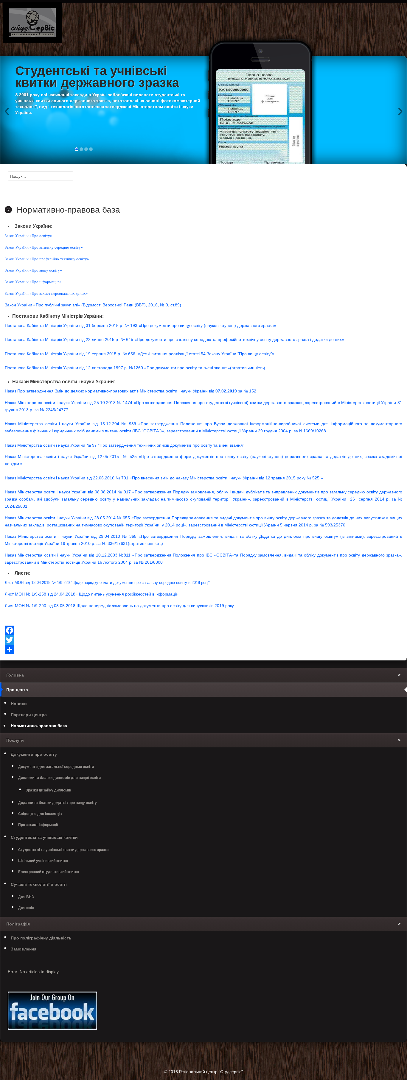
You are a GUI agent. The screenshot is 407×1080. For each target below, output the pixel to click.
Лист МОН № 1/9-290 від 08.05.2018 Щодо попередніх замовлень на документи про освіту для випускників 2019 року (119, 605)
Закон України (19, 305)
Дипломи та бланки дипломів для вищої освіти (59, 778)
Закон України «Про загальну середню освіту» (44, 247)
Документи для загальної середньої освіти (56, 767)
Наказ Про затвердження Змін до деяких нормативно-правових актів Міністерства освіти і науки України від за (130, 391)
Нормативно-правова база (39, 725)
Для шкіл (26, 908)
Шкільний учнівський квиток (43, 861)
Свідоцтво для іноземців (40, 814)
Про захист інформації (38, 825)
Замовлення (23, 949)
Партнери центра (29, 714)
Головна (15, 675)
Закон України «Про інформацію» (33, 282)
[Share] (203, 649)
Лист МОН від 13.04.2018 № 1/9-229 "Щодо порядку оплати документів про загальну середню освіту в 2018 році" (107, 582)
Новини (19, 703)
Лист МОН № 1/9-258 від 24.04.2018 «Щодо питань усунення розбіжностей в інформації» (92, 594)
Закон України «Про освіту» (28, 235)
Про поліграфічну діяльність (41, 938)
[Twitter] (203, 640)
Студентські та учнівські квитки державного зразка (63, 850)
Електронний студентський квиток (48, 872)
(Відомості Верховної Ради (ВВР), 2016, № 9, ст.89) (130, 305)
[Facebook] (203, 630)
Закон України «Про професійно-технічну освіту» (47, 259)
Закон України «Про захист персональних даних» (46, 293)
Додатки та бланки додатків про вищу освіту (57, 803)
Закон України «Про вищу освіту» (33, 270)
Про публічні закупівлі (57, 305)
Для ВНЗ (26, 897)
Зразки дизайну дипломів (48, 790)
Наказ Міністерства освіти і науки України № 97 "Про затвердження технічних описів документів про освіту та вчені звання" (124, 445)
